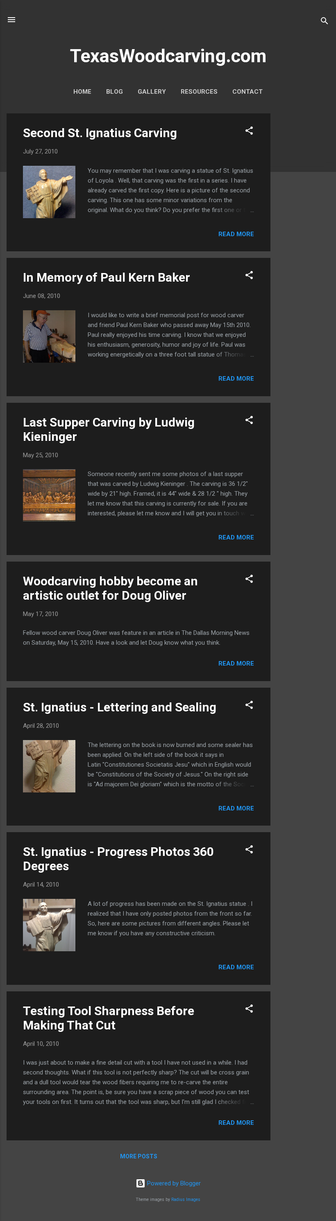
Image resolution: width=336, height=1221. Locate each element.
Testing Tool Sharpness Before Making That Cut (108, 1018)
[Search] (324, 22)
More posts (138, 1156)
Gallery (152, 91)
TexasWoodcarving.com (168, 56)
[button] (249, 132)
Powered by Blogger (173, 1183)
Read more (236, 234)
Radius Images (185, 1199)
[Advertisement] (303, 236)
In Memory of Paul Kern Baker (106, 277)
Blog (114, 91)
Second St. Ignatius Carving (100, 133)
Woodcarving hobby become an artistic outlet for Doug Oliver (110, 588)
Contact (247, 91)
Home (82, 91)
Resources (199, 91)
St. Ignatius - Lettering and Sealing (119, 707)
